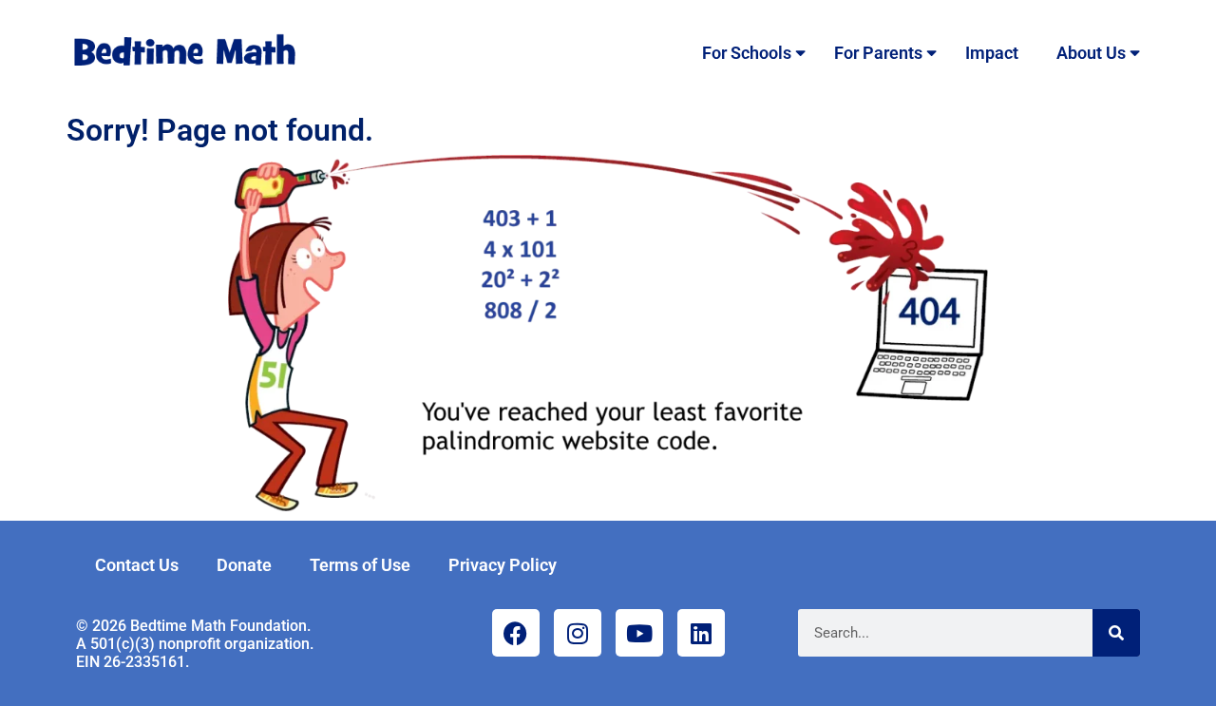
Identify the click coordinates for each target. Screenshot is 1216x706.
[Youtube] (639, 633)
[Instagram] (577, 633)
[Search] (1116, 633)
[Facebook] (516, 633)
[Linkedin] (701, 633)
